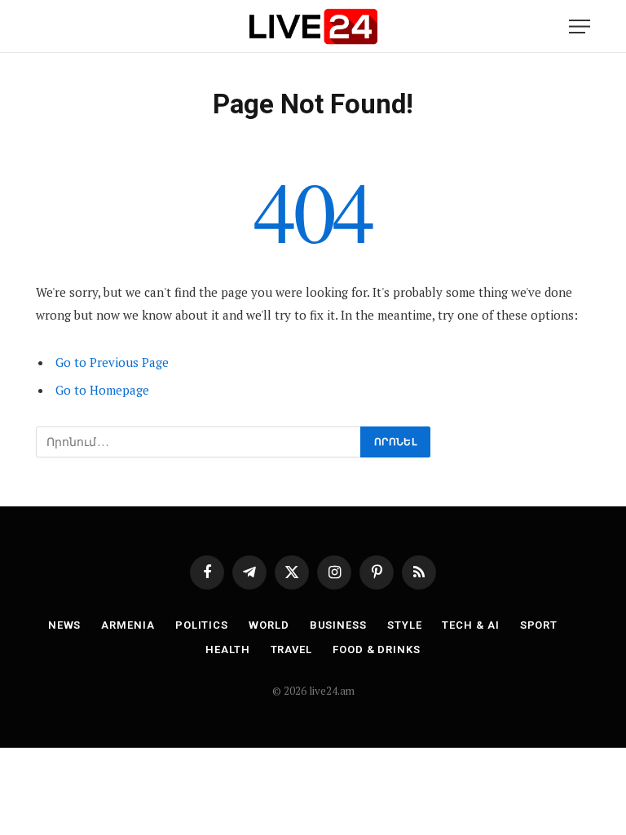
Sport (539, 625)
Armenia (127, 625)
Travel (291, 649)
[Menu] (579, 26)
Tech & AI (470, 625)
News (65, 625)
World (269, 625)
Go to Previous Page (112, 362)
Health (227, 649)
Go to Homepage (102, 390)
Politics (201, 625)
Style (404, 625)
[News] (313, 26)
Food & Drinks (377, 649)
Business (338, 625)
